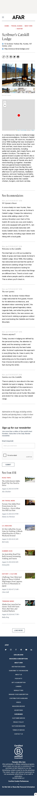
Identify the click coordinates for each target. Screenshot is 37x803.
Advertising (18, 710)
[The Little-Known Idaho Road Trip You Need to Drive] (30, 479)
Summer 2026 (7, 551)
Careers (18, 686)
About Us (18, 674)
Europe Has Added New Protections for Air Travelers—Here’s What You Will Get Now (11, 507)
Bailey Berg (5, 617)
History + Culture (9, 574)
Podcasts (18, 678)
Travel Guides (16, 26)
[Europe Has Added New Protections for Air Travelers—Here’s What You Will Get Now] (30, 502)
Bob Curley (5, 542)
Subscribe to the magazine (18, 670)
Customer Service (18, 718)
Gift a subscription (18, 682)
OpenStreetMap (23, 130)
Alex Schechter (6, 491)
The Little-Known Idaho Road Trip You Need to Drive (11, 483)
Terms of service (19, 730)
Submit (8, 464)
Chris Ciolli (5, 592)
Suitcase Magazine (18, 726)
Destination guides (18, 666)
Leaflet (18, 130)
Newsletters (18, 690)
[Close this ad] (35, 794)
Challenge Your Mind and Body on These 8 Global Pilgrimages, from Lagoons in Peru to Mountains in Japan (12, 581)
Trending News (8, 601)
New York (28, 26)
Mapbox (33, 130)
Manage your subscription (18, 694)
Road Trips (6, 478)
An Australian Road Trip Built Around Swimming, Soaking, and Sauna (11, 556)
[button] (18, 115)
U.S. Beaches (7, 526)
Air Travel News (8, 500)
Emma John (5, 565)
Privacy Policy (18, 722)
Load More (18, 630)
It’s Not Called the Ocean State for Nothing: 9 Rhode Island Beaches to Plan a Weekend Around (12, 532)
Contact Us (18, 734)
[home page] (18, 17)
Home (7, 26)
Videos (18, 702)
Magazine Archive (18, 706)
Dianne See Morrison (8, 517)
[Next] (31, 75)
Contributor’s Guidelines (18, 698)
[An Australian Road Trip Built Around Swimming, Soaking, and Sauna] (30, 553)
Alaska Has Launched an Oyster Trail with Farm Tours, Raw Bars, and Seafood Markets (11, 607)
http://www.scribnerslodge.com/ (16, 49)
